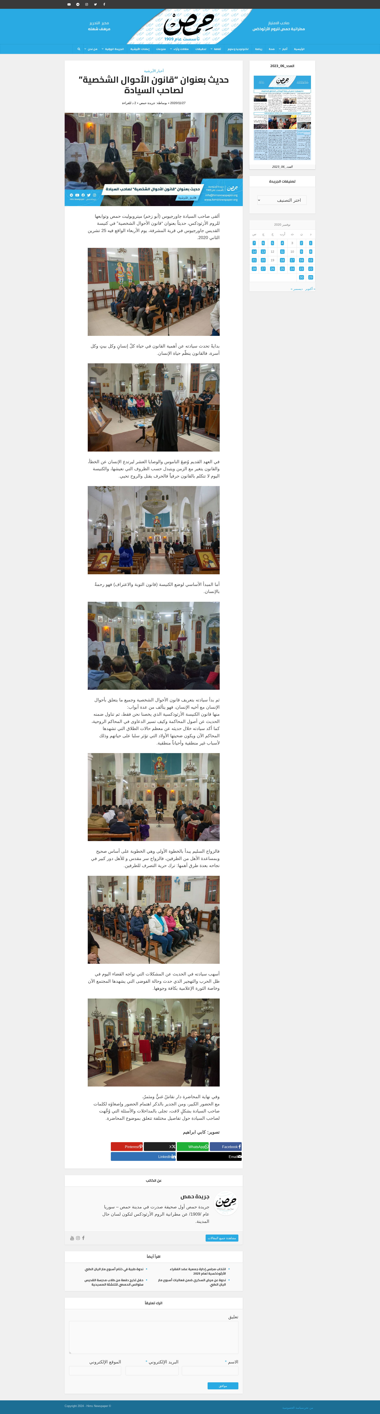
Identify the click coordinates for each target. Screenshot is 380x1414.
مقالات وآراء (181, 48)
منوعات (161, 48)
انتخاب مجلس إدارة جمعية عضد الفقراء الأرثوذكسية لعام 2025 (198, 1271)
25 (282, 269)
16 (301, 260)
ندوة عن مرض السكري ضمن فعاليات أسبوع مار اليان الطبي (192, 1282)
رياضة (258, 48)
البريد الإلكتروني (162, 1361)
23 (301, 269)
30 (301, 277)
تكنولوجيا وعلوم (238, 48)
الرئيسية (299, 48)
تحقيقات (200, 48)
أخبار (284, 48)
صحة (272, 48)
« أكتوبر (310, 289)
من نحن (92, 48)
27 (263, 269)
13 (263, 251)
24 (292, 269)
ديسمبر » (297, 289)
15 (310, 260)
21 (254, 260)
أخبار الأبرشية (154, 71)
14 (254, 251)
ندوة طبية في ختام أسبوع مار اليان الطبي (114, 1269)
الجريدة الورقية (114, 48)
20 (263, 260)
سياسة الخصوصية (293, 1407)
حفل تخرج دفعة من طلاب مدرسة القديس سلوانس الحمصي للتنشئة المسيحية (113, 1282)
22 (310, 269)
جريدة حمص (147, 103)
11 (282, 251)
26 (272, 269)
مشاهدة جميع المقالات (222, 1238)
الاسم (231, 1361)
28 (254, 269)
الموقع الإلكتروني (105, 1361)
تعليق (233, 1316)
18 (282, 260)
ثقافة (217, 48)
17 (292, 260)
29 (310, 277)
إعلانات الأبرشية (140, 48)
